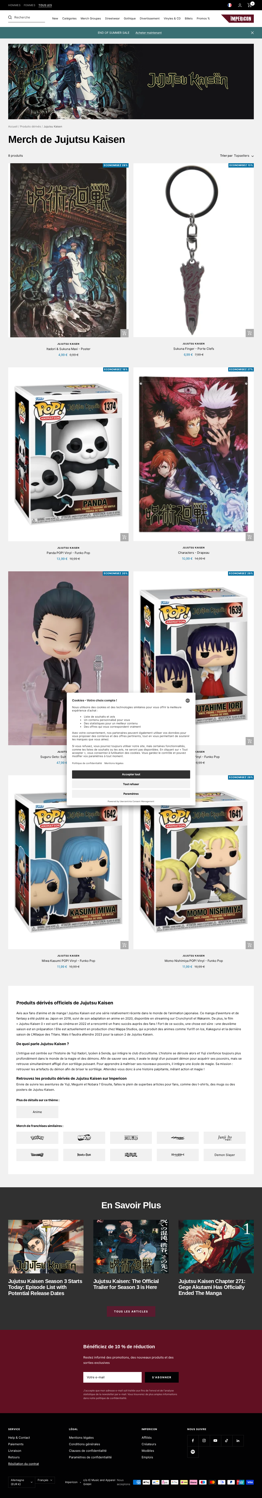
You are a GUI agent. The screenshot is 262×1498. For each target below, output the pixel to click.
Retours (14, 1457)
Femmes (29, 5)
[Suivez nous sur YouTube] (215, 1440)
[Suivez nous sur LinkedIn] (238, 1440)
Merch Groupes (91, 18)
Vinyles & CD (172, 18)
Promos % (203, 18)
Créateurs (149, 1444)
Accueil (12, 126)
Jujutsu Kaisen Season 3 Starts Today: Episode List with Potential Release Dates (45, 1287)
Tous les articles (131, 1311)
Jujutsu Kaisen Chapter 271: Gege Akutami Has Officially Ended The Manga (211, 1287)
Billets (189, 18)
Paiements (16, 1444)
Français (43, 1480)
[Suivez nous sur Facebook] (193, 1440)
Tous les (45, 5)
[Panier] (249, 5)
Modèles (148, 1451)
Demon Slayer (225, 1155)
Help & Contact (19, 1437)
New (55, 18)
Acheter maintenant (149, 32)
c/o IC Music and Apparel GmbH (99, 1482)
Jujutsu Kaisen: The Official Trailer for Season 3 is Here (126, 1284)
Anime (37, 1112)
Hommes (14, 5)
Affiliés (147, 1437)
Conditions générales (84, 1444)
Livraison (14, 1451)
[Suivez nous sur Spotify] (193, 1451)
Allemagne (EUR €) (17, 1482)
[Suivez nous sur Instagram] (204, 1440)
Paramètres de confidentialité (90, 1457)
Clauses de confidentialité (88, 1451)
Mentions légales (81, 1437)
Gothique (130, 18)
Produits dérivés (30, 126)
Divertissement (150, 18)
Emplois (147, 1457)
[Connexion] (240, 5)
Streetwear (112, 18)
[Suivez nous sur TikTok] (226, 1440)
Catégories (69, 18)
